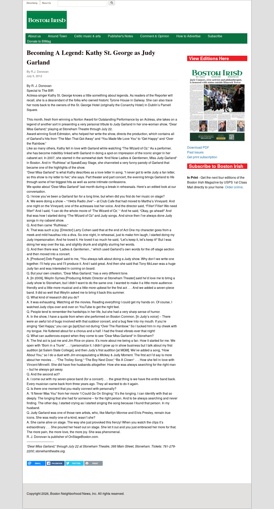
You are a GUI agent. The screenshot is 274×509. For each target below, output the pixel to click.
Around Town (57, 36)
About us (34, 36)
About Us (46, 2)
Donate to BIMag (39, 41)
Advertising (31, 2)
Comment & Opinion (154, 36)
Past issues (195, 152)
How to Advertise (188, 36)
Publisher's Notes (120, 36)
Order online (234, 187)
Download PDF (198, 147)
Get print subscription (202, 157)
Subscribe (215, 36)
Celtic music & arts (87, 36)
